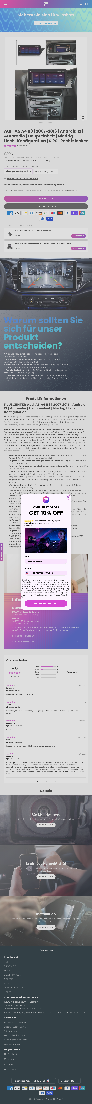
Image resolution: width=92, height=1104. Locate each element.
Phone (28, 568)
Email (27, 556)
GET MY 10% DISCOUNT (46, 603)
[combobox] (28, 573)
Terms (24, 597)
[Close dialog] (68, 497)
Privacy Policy (60, 595)
